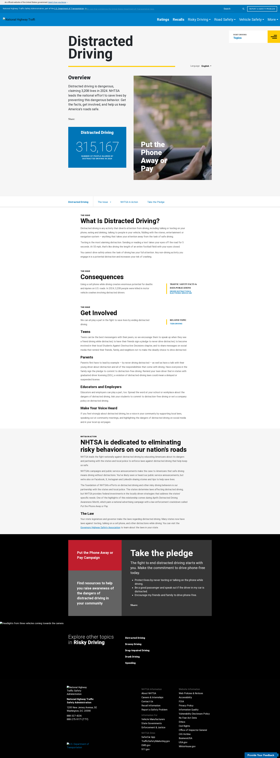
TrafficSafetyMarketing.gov (155, 741)
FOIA (181, 701)
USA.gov (183, 742)
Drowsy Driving (133, 644)
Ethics (182, 722)
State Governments (151, 723)
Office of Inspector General (193, 730)
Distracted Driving (135, 638)
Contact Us (147, 701)
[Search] (243, 9)
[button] (199, 19)
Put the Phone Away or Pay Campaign (95, 555)
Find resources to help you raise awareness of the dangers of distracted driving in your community (95, 593)
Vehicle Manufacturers (153, 719)
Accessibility (185, 697)
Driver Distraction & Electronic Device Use (181, 292)
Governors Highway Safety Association (100, 527)
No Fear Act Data (188, 717)
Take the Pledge (155, 202)
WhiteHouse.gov (187, 746)
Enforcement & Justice (153, 727)
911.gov (145, 749)
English (206, 66)
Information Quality (188, 709)
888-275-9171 (74, 719)
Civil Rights (184, 726)
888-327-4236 (74, 715)
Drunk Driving (132, 656)
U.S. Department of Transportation (69, 9)
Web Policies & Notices (191, 693)
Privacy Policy (186, 705)
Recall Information (150, 705)
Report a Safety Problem (262, 9)
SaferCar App (148, 737)
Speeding (130, 663)
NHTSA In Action (129, 202)
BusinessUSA (185, 738)
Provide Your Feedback (260, 755)
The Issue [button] (103, 202)
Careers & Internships (152, 697)
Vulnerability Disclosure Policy (194, 713)
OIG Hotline (185, 734)
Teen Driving (176, 324)
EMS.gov (145, 745)
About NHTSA (148, 693)
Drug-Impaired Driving (137, 650)
